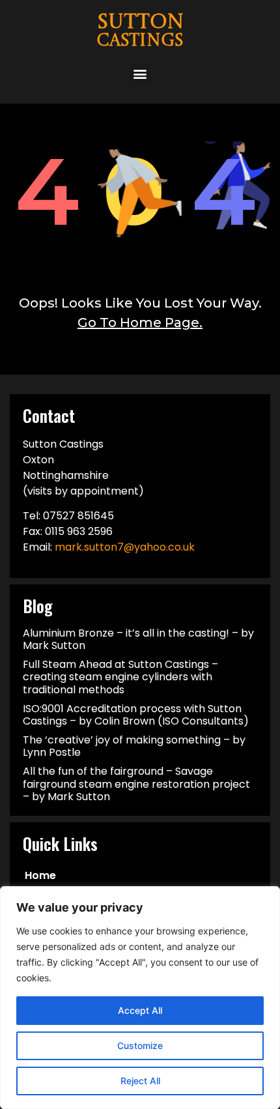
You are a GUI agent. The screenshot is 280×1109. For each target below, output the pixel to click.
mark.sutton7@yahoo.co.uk (125, 547)
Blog (38, 606)
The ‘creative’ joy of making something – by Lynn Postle (134, 746)
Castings (140, 41)
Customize (140, 1045)
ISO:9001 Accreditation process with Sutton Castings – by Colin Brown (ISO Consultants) (136, 714)
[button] (140, 73)
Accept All (140, 1010)
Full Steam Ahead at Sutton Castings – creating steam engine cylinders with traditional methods (120, 677)
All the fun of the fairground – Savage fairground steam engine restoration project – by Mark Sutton (136, 783)
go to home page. (140, 322)
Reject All (140, 1080)
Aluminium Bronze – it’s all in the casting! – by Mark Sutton (138, 639)
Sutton (140, 23)
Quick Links (60, 843)
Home (40, 875)
